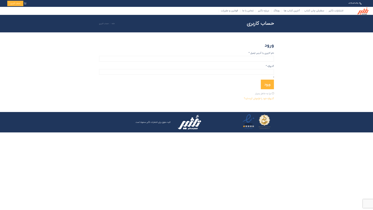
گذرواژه (267, 66)
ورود (267, 84)
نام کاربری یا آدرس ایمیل (259, 53)
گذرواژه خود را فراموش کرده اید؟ (259, 98)
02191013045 (353, 3)
